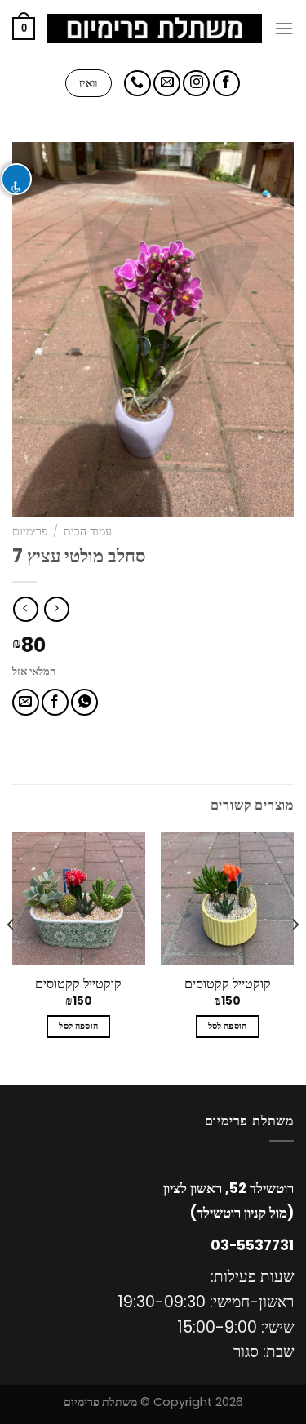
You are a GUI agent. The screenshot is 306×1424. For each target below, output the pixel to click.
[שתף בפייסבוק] (55, 702)
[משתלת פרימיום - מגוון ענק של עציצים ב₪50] (154, 29)
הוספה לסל (227, 1026)
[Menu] (284, 28)
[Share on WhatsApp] (84, 702)
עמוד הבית (88, 531)
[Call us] (137, 83)
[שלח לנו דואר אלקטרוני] (166, 83)
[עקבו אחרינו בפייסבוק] (226, 83)
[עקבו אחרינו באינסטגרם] (196, 83)
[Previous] (294, 957)
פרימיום (29, 531)
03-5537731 (252, 1245)
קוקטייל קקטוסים (227, 984)
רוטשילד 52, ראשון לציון (228, 1188)
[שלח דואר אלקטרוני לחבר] (25, 702)
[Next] (11, 957)
